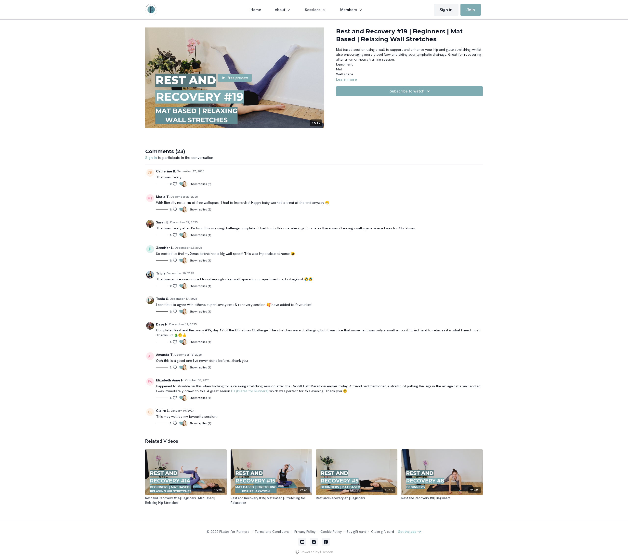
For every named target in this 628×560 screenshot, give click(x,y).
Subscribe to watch (407, 91)
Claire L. (163, 410)
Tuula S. (162, 299)
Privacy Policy (304, 531)
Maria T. (163, 197)
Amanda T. (164, 354)
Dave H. (162, 324)
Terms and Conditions (271, 531)
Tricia (161, 273)
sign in (151, 157)
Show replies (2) (200, 209)
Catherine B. (166, 171)
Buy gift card (356, 531)
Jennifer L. (165, 248)
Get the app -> (409, 531)
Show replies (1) (200, 235)
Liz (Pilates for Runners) (249, 391)
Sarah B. (162, 222)
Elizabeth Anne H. (170, 380)
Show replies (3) (200, 184)
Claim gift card (382, 531)
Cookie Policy (331, 531)
